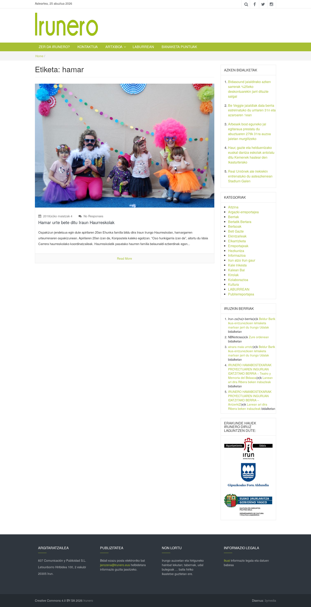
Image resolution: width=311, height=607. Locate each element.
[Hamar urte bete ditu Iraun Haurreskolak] (124, 145)
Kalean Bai (236, 269)
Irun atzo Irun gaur (241, 260)
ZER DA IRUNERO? (54, 46)
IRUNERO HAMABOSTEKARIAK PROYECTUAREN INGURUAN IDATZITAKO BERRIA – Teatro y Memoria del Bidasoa (249, 371)
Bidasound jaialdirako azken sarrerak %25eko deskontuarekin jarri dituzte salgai (249, 89)
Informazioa (237, 255)
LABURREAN (143, 46)
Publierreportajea (241, 294)
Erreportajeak (238, 245)
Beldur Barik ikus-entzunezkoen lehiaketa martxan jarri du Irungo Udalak (251, 323)
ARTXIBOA (113, 46)
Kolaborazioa (238, 279)
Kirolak (233, 274)
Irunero (88, 600)
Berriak (233, 216)
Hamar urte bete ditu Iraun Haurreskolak (76, 222)
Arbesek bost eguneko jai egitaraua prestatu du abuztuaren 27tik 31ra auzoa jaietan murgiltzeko (249, 131)
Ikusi (227, 560)
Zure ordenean (259, 337)
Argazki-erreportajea (243, 211)
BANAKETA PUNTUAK (179, 46)
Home (39, 56)
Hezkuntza (236, 250)
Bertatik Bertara (239, 221)
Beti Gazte (236, 231)
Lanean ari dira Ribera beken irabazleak (250, 380)
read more (124, 258)
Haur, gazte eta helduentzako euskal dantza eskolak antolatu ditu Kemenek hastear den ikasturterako (251, 155)
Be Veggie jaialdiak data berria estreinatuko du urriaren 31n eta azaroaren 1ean (252, 110)
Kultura (233, 284)
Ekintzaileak (237, 236)
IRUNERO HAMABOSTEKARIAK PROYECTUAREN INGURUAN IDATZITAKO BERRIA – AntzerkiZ (249, 397)
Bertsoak (234, 226)
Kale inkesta (237, 265)
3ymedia (270, 600)
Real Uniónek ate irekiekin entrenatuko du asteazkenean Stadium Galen (250, 176)
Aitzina (233, 207)
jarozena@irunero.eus (115, 565)
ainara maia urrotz (240, 347)
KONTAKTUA (87, 46)
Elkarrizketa (237, 240)
